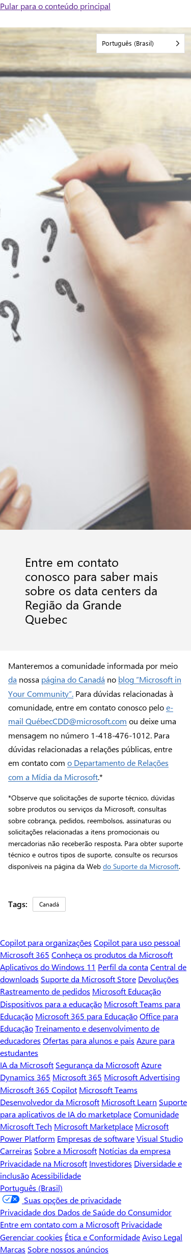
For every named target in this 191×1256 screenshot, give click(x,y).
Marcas (12, 1249)
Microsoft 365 (24, 954)
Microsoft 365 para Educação (86, 1016)
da (12, 679)
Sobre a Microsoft (65, 1150)
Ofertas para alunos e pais (88, 1040)
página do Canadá (73, 679)
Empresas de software (95, 1138)
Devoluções (158, 979)
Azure (151, 1064)
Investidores (110, 1163)
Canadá (49, 904)
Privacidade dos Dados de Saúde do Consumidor (86, 1212)
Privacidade (141, 1224)
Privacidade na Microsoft (43, 1163)
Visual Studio (160, 1138)
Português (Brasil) (31, 1187)
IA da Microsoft (26, 1064)
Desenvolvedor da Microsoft (49, 1102)
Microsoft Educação (126, 991)
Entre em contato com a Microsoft (59, 1224)
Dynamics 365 (25, 1077)
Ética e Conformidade (102, 1237)
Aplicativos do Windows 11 (48, 966)
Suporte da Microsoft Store (88, 979)
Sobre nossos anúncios (68, 1249)
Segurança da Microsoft (97, 1064)
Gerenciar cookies (31, 1237)
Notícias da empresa (135, 1150)
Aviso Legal (162, 1237)
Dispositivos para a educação (51, 1004)
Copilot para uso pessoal (137, 942)
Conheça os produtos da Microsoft (112, 954)
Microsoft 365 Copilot (38, 1089)
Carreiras (16, 1150)
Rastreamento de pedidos (45, 991)
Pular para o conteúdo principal (55, 6)
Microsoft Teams (108, 1089)
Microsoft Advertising (142, 1077)
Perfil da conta (123, 966)
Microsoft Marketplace (93, 1126)
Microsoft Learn (129, 1102)
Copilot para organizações (46, 942)
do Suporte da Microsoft (141, 866)
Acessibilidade (56, 1175)
